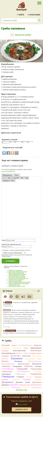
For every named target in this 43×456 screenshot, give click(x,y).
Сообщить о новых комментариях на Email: (16, 250)
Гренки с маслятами (15, 281)
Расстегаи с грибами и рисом (18, 278)
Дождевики (7, 382)
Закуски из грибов (23, 35)
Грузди (27, 379)
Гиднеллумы (35, 369)
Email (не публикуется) (11, 244)
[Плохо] (12, 142)
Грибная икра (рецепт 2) (16, 279)
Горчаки (29, 377)
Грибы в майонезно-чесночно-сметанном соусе (18, 284)
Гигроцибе (22, 368)
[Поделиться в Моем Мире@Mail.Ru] (16, 153)
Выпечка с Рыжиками (15, 270)
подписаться (17, 255)
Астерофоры (16, 348)
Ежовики (14, 384)
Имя (3, 240)
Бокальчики (15, 356)
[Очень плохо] (6, 142)
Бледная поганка (36, 353)
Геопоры (38, 366)
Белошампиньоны (8, 353)
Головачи (20, 377)
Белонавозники (19, 350)
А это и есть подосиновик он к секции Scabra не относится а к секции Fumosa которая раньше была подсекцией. (20, 333)
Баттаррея (5, 351)
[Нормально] (18, 142)
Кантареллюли (36, 388)
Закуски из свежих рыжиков (17, 271)
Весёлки (5, 361)
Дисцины (38, 380)
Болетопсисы (36, 356)
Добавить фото (21, 409)
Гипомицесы (23, 371)
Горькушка (37, 377)
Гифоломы (20, 374)
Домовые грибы (23, 382)
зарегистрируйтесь (8, 171)
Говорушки (8, 376)
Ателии (25, 348)
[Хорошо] (24, 142)
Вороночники (24, 364)
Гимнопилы (7, 371)
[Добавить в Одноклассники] (12, 153)
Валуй (39, 359)
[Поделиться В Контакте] (4, 153)
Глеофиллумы (35, 374)
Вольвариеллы (8, 363)
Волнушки (18, 361)
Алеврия (14, 345)
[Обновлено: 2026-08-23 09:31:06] (38, 291)
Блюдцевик (5, 356)
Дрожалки (36, 382)
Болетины (26, 356)
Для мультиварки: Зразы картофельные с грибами (16, 276)
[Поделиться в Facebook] (8, 153)
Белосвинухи (36, 350)
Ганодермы (17, 366)
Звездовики (35, 384)
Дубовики (5, 385)
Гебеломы (28, 366)
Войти (21, 15)
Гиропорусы (6, 374)
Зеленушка (5, 388)
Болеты (5, 358)
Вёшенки (36, 363)
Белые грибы (22, 353)
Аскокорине (6, 348)
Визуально (7, 175)
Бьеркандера (30, 359)
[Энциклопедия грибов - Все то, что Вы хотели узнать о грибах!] (21, 7)
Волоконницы (34, 361)
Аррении (37, 345)
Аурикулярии (35, 348)
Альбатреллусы (25, 345)
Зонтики (16, 387)
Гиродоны (37, 372)
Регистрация (35, 15)
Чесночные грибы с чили (16, 286)
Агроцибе (6, 345)
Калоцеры (26, 388)
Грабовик (5, 380)
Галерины (6, 366)
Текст (16, 175)
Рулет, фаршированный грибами (19, 282)
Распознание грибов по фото (22, 397)
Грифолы (15, 380)
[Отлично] (30, 142)
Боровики (16, 358)
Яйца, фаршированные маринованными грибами (17, 273)
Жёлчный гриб (25, 385)
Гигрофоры (8, 368)
